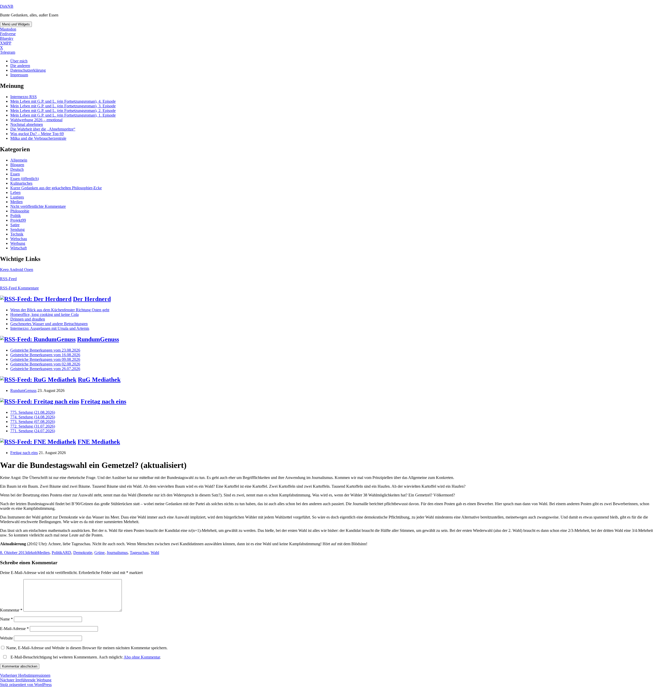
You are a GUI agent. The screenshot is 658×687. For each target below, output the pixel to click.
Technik (16, 234)
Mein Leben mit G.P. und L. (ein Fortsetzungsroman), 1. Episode (63, 115)
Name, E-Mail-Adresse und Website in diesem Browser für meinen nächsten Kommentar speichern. (87, 648)
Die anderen (20, 65)
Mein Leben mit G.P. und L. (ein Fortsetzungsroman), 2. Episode (63, 110)
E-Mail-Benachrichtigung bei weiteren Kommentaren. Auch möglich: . (85, 657)
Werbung (17, 243)
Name (6, 619)
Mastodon (8, 29)
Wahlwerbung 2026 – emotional (36, 120)
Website (6, 638)
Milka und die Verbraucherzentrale (38, 138)
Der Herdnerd (92, 299)
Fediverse (8, 34)
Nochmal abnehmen (26, 124)
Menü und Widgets (16, 24)
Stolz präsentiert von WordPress (26, 684)
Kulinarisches (21, 183)
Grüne (99, 552)
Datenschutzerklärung (28, 70)
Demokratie (82, 552)
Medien (16, 202)
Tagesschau (139, 552)
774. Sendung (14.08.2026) (32, 417)
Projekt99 (18, 220)
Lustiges (17, 197)
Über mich (19, 61)
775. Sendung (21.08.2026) (32, 412)
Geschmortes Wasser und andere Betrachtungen (49, 324)
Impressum (19, 75)
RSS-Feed (8, 279)
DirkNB (6, 6)
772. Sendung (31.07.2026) (32, 426)
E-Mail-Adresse (14, 628)
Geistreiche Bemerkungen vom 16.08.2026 (45, 355)
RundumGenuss (98, 339)
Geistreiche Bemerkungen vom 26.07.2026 (45, 368)
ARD (66, 552)
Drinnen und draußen (27, 319)
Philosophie (19, 211)
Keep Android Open (16, 269)
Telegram (7, 52)
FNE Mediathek (99, 441)
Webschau (18, 239)
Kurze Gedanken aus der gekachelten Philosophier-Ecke (56, 188)
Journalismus (117, 552)
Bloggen (17, 165)
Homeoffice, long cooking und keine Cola (44, 314)
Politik (15, 215)
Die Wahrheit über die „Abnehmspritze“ (42, 129)
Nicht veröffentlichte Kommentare (38, 206)
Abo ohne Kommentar (142, 657)
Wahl (155, 552)
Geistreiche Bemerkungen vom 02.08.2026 (45, 364)
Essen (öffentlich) (24, 178)
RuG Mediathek (99, 379)
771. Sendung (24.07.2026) (32, 431)
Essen (15, 174)
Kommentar (11, 610)
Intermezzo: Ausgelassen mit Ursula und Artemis (49, 328)
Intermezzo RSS (23, 97)
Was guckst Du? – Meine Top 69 (37, 133)
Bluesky (6, 38)
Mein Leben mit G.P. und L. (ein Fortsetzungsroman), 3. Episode (63, 106)
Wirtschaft (18, 248)
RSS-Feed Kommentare (19, 288)
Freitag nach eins (103, 401)
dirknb (32, 552)
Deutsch (17, 169)
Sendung (17, 229)
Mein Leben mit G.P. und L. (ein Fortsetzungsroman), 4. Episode (63, 101)
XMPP (5, 43)
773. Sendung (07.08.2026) (32, 421)
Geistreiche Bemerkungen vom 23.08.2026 (45, 350)
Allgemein (18, 160)
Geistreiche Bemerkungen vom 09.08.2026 (45, 359)
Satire (15, 225)
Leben (15, 192)
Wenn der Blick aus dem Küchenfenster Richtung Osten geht (59, 310)
